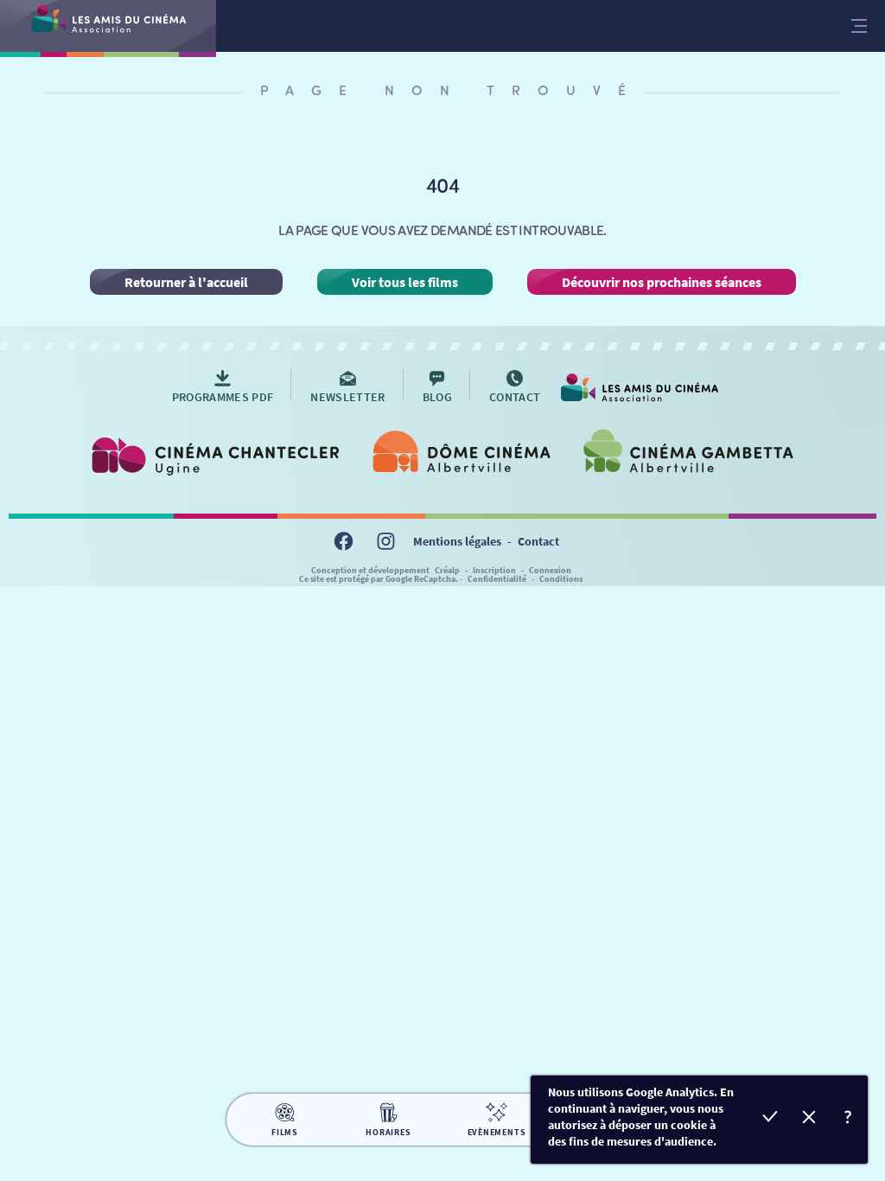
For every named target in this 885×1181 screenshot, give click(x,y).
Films (284, 1132)
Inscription (494, 570)
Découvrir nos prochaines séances (661, 281)
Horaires (388, 1132)
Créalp (447, 570)
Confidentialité (497, 578)
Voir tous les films (405, 281)
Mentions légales (457, 541)
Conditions (561, 578)
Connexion (550, 570)
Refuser (809, 1119)
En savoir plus (848, 1119)
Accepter (770, 1119)
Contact (538, 541)
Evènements (497, 1132)
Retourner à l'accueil (186, 281)
